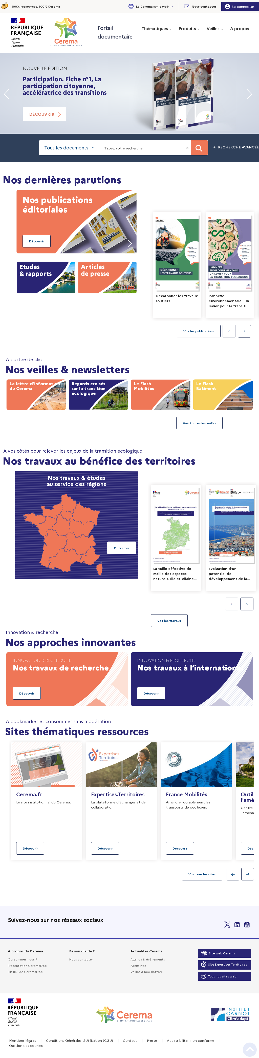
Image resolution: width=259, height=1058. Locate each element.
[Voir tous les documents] (169, 620)
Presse (152, 1040)
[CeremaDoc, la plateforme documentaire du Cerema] (67, 32)
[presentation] (244, 331)
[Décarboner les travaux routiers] (177, 265)
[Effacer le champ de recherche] (188, 147)
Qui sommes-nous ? (22, 959)
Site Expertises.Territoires (227, 964)
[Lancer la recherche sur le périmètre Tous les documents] (199, 147)
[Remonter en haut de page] (250, 1050)
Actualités (138, 965)
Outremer (122, 548)
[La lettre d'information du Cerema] (36, 393)
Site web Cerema (222, 953)
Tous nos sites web (222, 976)
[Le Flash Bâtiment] (223, 393)
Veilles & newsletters (147, 971)
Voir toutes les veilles (199, 423)
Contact (130, 1040)
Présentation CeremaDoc (27, 965)
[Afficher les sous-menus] (172, 6)
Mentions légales (22, 1040)
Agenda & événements (148, 959)
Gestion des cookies (26, 1045)
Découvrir (41, 114)
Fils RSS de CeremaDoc (25, 971)
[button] (149, 6)
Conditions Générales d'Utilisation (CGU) (79, 1040)
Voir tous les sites (202, 874)
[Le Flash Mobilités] (160, 393)
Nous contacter (81, 959)
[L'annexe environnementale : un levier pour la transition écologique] (230, 265)
